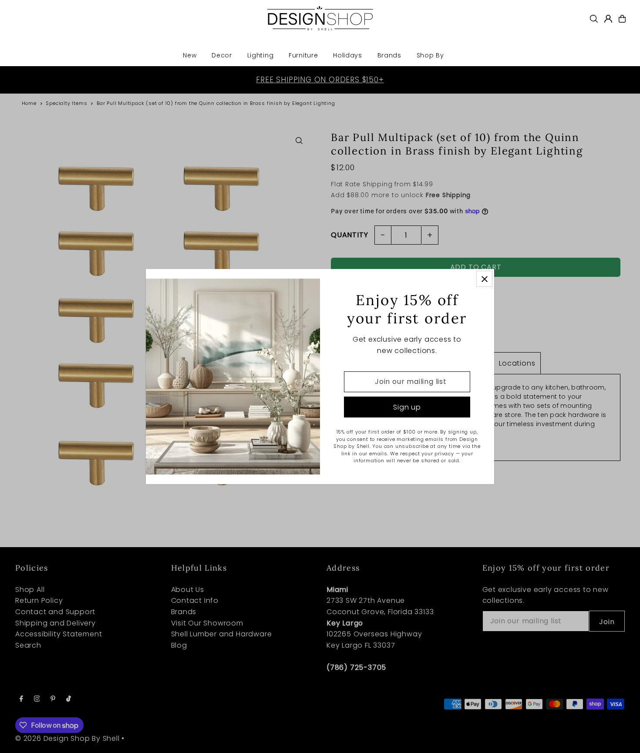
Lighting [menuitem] (260, 55)
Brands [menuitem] (389, 55)
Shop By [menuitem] (430, 55)
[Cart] (622, 19)
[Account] (608, 19)
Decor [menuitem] (222, 55)
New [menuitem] (189, 55)
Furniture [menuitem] (303, 55)
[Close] (484, 278)
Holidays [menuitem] (347, 55)
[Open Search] (594, 19)
